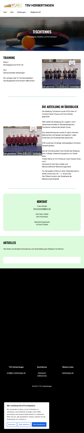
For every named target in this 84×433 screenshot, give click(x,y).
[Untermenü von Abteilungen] (26, 12)
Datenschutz (42, 376)
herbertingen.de (68, 373)
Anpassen (11, 424)
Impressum (42, 373)
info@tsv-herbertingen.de (16, 373)
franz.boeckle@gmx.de (42, 209)
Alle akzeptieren (39, 424)
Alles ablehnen (24, 424)
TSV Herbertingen (39, 5)
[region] (26, 415)
